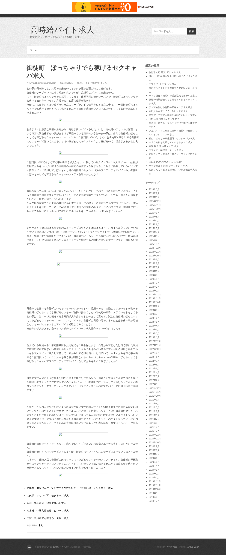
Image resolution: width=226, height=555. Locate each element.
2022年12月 (155, 341)
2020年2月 (154, 473)
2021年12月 (155, 388)
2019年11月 (155, 485)
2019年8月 (154, 497)
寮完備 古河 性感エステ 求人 (164, 146)
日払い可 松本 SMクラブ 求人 (164, 119)
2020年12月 (155, 434)
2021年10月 (155, 395)
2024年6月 (154, 271)
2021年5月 (154, 415)
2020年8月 (154, 450)
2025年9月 (154, 212)
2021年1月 (154, 431)
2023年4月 (154, 325)
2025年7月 (154, 220)
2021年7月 (154, 407)
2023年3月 (154, 329)
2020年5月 (154, 462)
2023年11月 (155, 298)
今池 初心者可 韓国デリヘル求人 (46, 503)
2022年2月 (154, 380)
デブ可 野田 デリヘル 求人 (162, 84)
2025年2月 (154, 240)
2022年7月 (154, 360)
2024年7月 (154, 267)
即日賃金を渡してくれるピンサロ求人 (168, 111)
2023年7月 (154, 314)
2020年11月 (155, 438)
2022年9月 (154, 353)
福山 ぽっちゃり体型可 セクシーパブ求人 (172, 138)
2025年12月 (155, 201)
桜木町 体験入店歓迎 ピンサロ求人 (48, 510)
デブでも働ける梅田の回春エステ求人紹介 (170, 107)
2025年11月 (155, 205)
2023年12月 (155, 294)
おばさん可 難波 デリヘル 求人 (165, 72)
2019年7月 (154, 501)
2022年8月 (154, 357)
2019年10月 (155, 489)
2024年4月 (154, 279)
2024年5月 (154, 275)
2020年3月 (154, 469)
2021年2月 (154, 427)
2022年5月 (154, 368)
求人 (40, 525)
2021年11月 (155, 392)
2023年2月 (154, 333)
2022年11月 (155, 345)
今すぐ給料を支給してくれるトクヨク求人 (170, 142)
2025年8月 (154, 216)
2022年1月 (154, 384)
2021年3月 (154, 423)
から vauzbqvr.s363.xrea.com (41, 83)
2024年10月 (155, 255)
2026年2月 (154, 193)
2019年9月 (154, 493)
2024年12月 (155, 248)
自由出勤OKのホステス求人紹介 (165, 162)
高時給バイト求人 (62, 30)
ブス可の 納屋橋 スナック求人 (166, 150)
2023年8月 (154, 310)
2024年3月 (154, 283)
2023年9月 (154, 306)
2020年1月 (154, 477)
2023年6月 (154, 318)
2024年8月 (154, 263)
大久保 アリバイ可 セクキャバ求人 (48, 495)
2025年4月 (154, 232)
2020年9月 (154, 446)
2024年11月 (155, 251)
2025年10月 (155, 209)
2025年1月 (154, 244)
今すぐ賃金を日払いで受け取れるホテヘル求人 (173, 95)
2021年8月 (154, 403)
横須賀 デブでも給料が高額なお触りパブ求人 (173, 115)
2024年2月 (154, 286)
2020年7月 (154, 454)
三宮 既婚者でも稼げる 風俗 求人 (48, 518)
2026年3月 (154, 189)
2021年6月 (154, 411)
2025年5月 (154, 228)
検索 (191, 31)
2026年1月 (154, 197)
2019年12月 (155, 481)
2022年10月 (155, 349)
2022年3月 (154, 376)
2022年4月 (154, 372)
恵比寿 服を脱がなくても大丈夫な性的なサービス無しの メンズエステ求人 (70, 488)
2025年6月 (154, 224)
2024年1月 (154, 290)
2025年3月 (154, 236)
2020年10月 (155, 442)
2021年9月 (154, 399)
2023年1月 (154, 337)
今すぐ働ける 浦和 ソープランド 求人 (168, 165)
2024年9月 (154, 259)
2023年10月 (155, 302)
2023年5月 (154, 322)
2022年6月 (154, 364)
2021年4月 (154, 419)
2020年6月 (154, 458)
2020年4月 (154, 466)
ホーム (33, 50)
